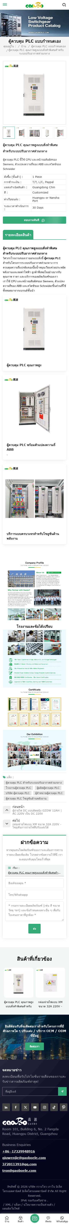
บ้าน (23, 46)
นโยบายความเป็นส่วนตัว (38, 1204)
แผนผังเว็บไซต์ (11, 1208)
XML (8, 1204)
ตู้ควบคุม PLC (52, 258)
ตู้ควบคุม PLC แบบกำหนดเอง (48, 46)
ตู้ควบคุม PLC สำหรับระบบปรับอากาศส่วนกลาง (34, 782)
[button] (66, 986)
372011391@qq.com (19, 1164)
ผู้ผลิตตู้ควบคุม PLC (48, 787)
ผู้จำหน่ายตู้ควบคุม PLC (49, 793)
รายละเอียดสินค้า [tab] (18, 235)
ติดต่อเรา (34, 1046)
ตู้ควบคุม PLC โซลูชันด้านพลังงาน (26, 798)
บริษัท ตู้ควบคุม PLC (18, 793)
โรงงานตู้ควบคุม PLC (18, 787)
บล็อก (17, 1204)
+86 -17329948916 (18, 1151)
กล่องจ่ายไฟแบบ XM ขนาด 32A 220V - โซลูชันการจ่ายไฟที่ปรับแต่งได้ (29, 1004)
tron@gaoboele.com (19, 1170)
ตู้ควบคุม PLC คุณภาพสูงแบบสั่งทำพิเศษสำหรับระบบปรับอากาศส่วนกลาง (34, 872)
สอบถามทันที (32, 220)
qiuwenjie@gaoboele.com (24, 1158)
